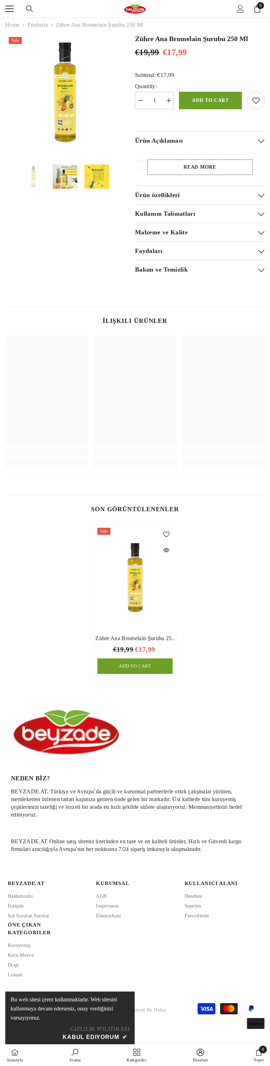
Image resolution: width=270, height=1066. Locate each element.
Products (37, 25)
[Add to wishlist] (256, 100)
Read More (200, 167)
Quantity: (146, 86)
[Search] (29, 9)
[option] (64, 92)
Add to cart (210, 100)
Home (12, 25)
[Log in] (240, 9)
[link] (47, 452)
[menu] (9, 9)
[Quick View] (166, 550)
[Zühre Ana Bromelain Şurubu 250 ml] (135, 577)
